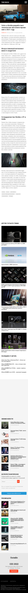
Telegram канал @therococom (14, 493)
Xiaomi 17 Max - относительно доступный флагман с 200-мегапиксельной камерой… (18, 465)
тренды (11, 196)
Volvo (7, 191)
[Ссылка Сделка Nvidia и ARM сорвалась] (14, 255)
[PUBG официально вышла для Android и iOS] (4, 513)
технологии (5, 196)
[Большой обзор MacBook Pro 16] (4, 546)
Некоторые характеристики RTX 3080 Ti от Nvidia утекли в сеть (13, 330)
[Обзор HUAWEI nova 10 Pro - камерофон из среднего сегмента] (4, 529)
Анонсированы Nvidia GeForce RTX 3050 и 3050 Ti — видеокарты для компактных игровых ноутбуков (14, 308)
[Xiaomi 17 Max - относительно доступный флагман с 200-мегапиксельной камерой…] (4, 467)
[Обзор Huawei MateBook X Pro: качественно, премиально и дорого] (4, 504)
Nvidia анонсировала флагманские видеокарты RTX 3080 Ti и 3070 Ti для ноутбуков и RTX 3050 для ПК (13, 286)
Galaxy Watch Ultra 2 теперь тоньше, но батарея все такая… (18, 423)
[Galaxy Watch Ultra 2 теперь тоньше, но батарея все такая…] (4, 425)
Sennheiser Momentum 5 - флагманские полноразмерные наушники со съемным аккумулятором (18, 457)
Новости (3, 32)
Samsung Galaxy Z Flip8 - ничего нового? (18, 431)
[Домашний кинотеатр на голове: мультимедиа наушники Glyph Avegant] (4, 538)
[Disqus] (14, 399)
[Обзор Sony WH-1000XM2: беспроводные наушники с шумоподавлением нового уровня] (4, 521)
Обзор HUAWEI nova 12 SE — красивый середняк (13, 372)
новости (18, 194)
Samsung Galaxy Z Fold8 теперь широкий (18, 439)
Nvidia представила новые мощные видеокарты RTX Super (13, 351)
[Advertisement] (14, 210)
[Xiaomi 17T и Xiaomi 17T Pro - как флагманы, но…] (4, 450)
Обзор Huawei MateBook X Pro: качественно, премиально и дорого (18, 502)
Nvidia (3, 191)
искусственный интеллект (8, 194)
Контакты (13, 581)
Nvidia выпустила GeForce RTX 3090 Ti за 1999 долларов (13, 244)
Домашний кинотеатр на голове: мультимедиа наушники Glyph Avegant (17, 536)
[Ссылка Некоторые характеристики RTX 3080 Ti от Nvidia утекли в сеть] (14, 320)
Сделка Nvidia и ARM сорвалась (9, 264)
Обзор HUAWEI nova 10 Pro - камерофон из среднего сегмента (17, 527)
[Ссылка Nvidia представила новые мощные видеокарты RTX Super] (14, 341)
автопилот (13, 191)
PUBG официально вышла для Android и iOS (18, 510)
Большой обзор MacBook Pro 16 (18, 543)
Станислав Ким (18, 32)
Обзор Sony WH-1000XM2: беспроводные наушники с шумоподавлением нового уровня (17, 520)
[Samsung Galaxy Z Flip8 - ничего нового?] (4, 433)
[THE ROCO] (5, 2)
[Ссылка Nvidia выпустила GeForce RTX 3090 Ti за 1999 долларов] (14, 234)
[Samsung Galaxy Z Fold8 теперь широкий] (4, 442)
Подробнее (14, 571)
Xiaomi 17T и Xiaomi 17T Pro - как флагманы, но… (18, 448)
